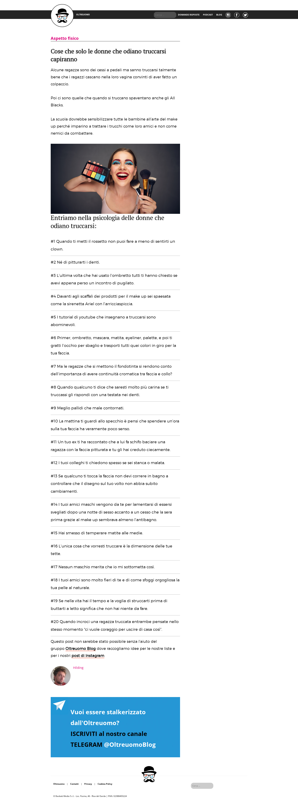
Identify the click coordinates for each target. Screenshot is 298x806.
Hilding (78, 668)
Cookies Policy (105, 783)
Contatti (74, 783)
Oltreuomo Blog (81, 648)
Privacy (88, 783)
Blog (219, 14)
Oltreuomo (58, 783)
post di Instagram (88, 655)
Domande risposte (189, 14)
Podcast (208, 14)
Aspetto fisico (65, 38)
